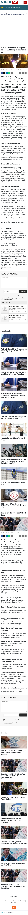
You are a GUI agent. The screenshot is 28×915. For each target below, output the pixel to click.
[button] (20, 73)
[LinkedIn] (7, 73)
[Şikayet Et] (25, 312)
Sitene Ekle (13, 902)
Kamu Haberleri (13, 13)
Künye (9, 901)
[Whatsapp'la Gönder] (9, 73)
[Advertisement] (14, 32)
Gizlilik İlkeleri (21, 901)
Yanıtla (12, 311)
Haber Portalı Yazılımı (9, 912)
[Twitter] (4, 73)
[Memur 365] (9, 2)
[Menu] (25, 2)
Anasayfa (5, 13)
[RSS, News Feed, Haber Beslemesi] (14, 907)
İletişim (15, 901)
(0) (16, 311)
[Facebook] (2, 73)
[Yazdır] (12, 73)
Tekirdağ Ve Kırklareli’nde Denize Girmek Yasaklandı (16, 7)
